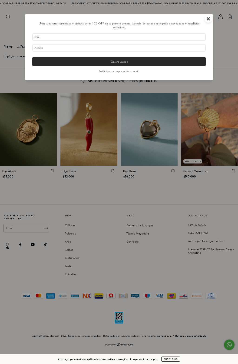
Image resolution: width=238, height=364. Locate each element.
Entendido (171, 359)
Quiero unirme (119, 62)
